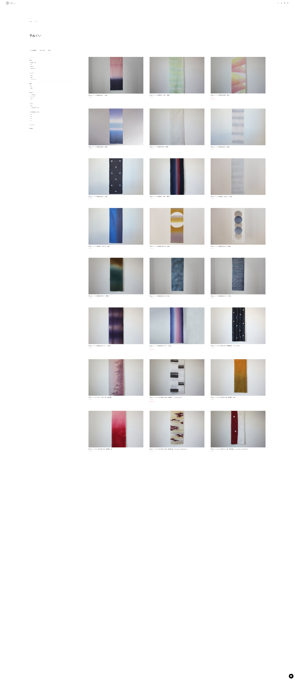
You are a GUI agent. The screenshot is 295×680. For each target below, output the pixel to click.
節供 (31, 105)
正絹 (31, 75)
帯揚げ (32, 66)
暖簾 (31, 83)
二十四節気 (33, 50)
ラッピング (32, 124)
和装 (31, 60)
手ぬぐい (32, 92)
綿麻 (31, 77)
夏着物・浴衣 (33, 62)
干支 (49, 50)
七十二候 (42, 50)
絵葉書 (31, 128)
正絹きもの (33, 68)
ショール (32, 73)
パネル (31, 103)
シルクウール (33, 79)
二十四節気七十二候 (35, 107)
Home (31, 21)
